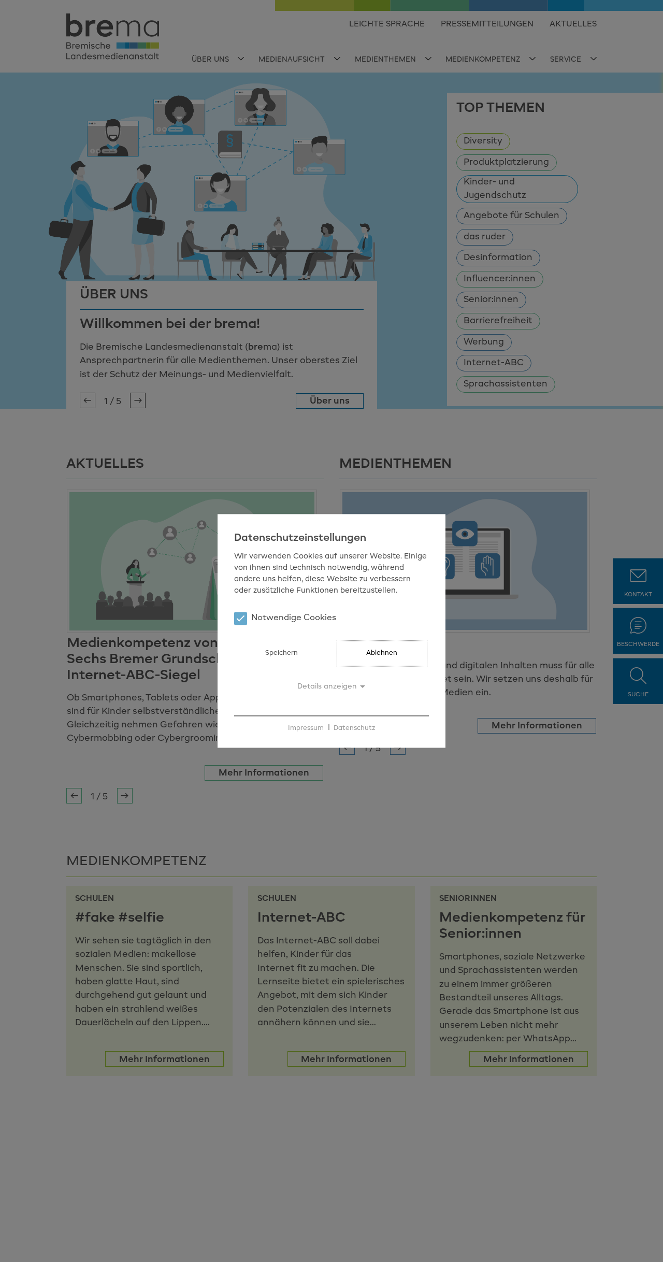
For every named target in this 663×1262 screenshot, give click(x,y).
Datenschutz (354, 728)
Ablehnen (381, 653)
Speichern (281, 653)
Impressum (306, 728)
